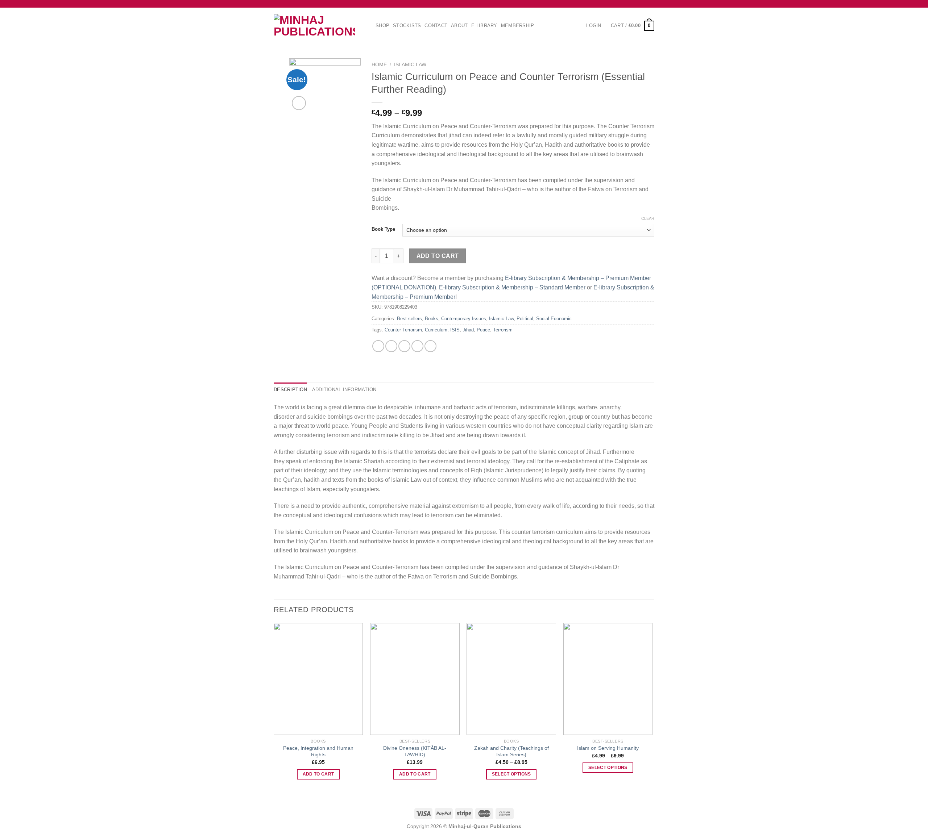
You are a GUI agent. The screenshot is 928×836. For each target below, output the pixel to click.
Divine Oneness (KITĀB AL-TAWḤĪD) (414, 751)
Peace (483, 330)
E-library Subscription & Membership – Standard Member (512, 287)
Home (379, 64)
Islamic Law (410, 64)
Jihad (468, 330)
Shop (382, 25)
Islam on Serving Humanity (608, 748)
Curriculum (436, 330)
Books (431, 318)
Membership (517, 25)
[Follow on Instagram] (630, 3)
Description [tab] (290, 389)
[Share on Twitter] (391, 346)
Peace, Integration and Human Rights (318, 751)
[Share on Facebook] (378, 346)
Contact (435, 25)
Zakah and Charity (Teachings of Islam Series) (511, 751)
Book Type (383, 229)
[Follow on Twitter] (637, 3)
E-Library (484, 25)
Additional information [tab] (344, 389)
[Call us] (651, 3)
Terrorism (503, 330)
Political (525, 318)
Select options (511, 774)
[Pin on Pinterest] (417, 346)
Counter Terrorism (403, 330)
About (459, 25)
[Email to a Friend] (404, 346)
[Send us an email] (644, 3)
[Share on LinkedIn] (430, 346)
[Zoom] (299, 103)
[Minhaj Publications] (314, 25)
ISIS (455, 330)
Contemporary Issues (463, 318)
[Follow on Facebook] (623, 3)
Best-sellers (409, 318)
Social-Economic (554, 318)
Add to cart (438, 256)
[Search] (369, 25)
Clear (647, 218)
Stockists (407, 25)
